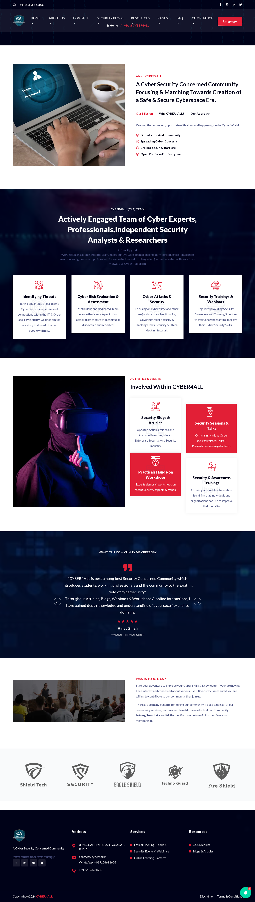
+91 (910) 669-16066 (30, 5)
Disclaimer (207, 896)
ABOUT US (57, 18)
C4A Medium (201, 844)
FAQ (179, 18)
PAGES (163, 18)
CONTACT (81, 18)
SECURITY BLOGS (110, 18)
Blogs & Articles (203, 851)
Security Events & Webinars (151, 851)
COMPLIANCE (202, 18)
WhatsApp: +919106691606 (97, 862)
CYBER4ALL (44, 896)
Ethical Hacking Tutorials (150, 844)
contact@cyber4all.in (92, 856)
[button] (245, 892)
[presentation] (57, 601)
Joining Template (148, 715)
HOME (35, 18)
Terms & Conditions (229, 896)
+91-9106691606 (90, 870)
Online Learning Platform (150, 858)
